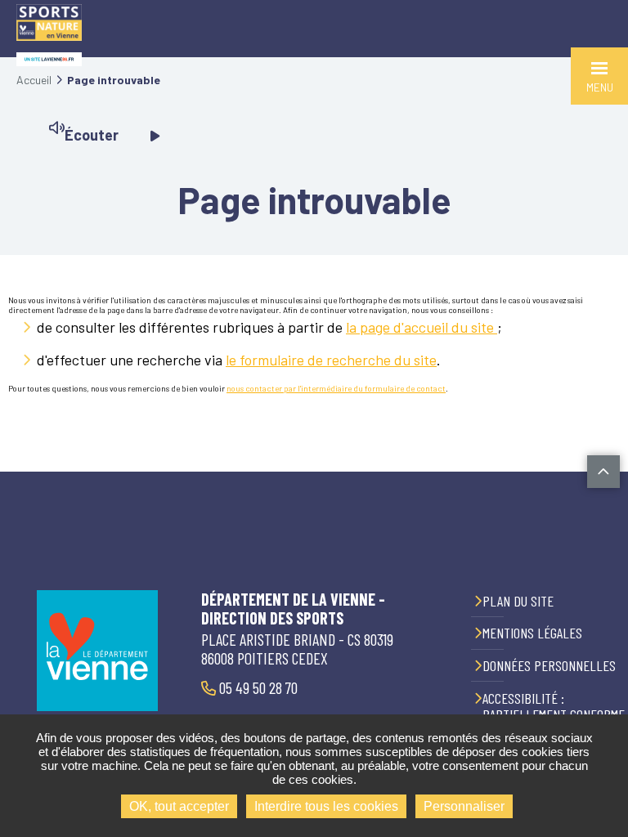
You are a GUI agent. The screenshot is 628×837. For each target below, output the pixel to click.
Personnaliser (464, 806)
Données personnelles (549, 665)
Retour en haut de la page (603, 471)
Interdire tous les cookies (326, 806)
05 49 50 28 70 (257, 687)
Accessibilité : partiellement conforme (553, 706)
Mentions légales (532, 633)
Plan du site (518, 601)
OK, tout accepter (179, 806)
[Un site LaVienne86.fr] (49, 59)
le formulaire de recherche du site (331, 360)
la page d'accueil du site (421, 327)
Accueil (34, 80)
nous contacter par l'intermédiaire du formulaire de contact (336, 388)
